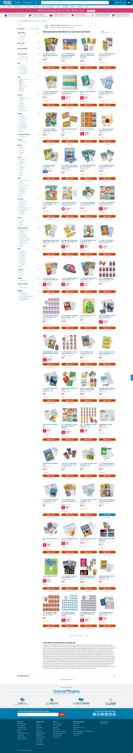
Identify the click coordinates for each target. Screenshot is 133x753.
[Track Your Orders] (116, 2)
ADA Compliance (39, 742)
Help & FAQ (38, 725)
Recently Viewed (23, 676)
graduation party (73, 666)
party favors (76, 651)
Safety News (75, 729)
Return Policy (39, 731)
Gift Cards (19, 731)
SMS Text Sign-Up (21, 737)
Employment (55, 727)
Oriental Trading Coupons (23, 733)
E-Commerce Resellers (78, 733)
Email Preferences (40, 744)
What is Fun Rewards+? (22, 738)
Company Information (57, 723)
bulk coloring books (52, 646)
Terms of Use (75, 725)
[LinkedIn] (98, 714)
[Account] (124, 2)
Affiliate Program (56, 729)
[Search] (111, 2)
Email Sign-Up (20, 735)
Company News (56, 737)
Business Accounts (21, 727)
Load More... (20, 131)
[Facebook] (94, 714)
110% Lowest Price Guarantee (59, 731)
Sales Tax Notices (40, 738)
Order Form (38, 729)
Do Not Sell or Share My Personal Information (82, 731)
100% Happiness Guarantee (59, 733)
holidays (69, 658)
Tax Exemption (39, 740)
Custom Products (103, 723)
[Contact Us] (120, 2)
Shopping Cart (39, 735)
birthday (59, 656)
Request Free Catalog (22, 729)
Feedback (132, 377)
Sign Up (62, 714)
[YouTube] (110, 714)
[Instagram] (114, 714)
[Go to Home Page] (17, 21)
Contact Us (38, 723)
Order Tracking (39, 727)
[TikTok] (106, 714)
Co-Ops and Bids (21, 725)
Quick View (51, 70)
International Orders (40, 737)
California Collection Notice (79, 727)
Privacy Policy (76, 723)
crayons (61, 646)
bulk (52, 651)
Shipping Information (40, 733)
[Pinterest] (102, 714)
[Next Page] (89, 636)
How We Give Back (57, 725)
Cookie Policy (76, 735)
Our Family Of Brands (57, 735)
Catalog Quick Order (21, 723)
